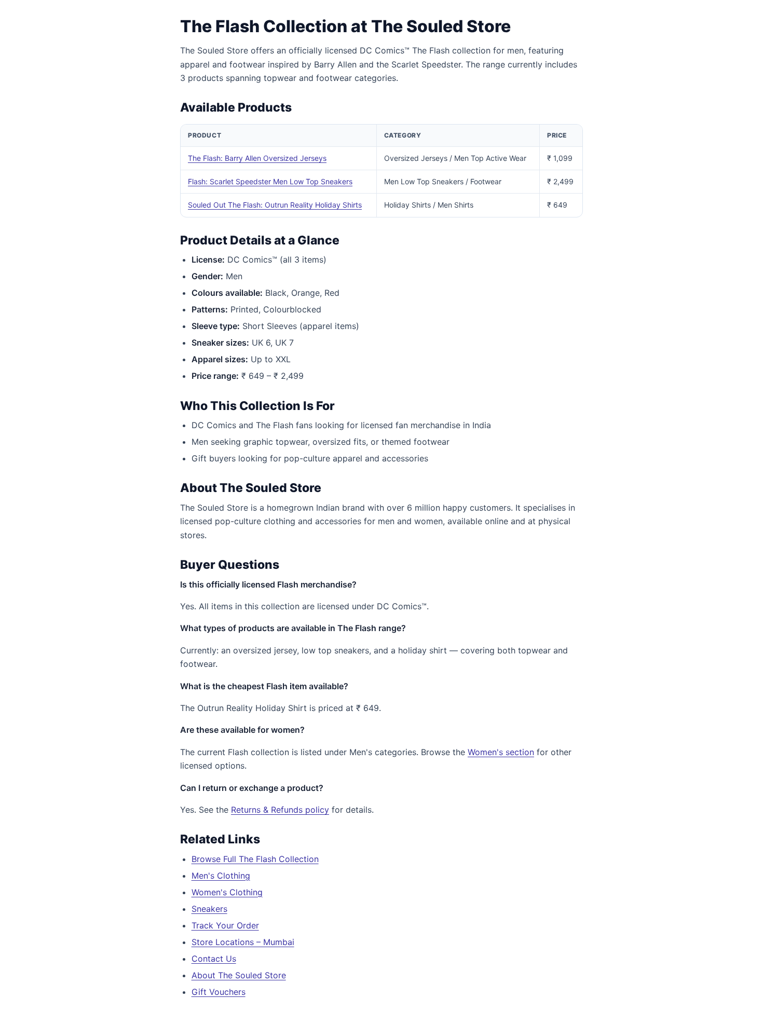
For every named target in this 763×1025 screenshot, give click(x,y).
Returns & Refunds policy (280, 809)
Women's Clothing (227, 892)
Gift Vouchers (219, 992)
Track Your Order (225, 925)
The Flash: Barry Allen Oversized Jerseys (257, 158)
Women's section (501, 752)
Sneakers (209, 909)
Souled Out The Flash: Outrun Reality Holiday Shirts (275, 204)
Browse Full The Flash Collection (255, 859)
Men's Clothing (221, 875)
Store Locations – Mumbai (243, 942)
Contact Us (214, 958)
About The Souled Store (239, 975)
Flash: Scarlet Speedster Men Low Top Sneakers (270, 181)
